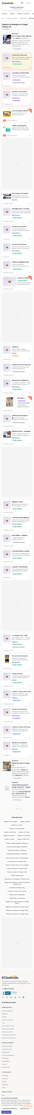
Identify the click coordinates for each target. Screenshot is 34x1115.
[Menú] (28, 3)
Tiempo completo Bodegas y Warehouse (17, 843)
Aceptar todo (6, 1112)
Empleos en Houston (17, 825)
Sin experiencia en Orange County (17, 861)
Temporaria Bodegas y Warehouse (17, 850)
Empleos (24, 18)
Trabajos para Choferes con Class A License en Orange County (17, 883)
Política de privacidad (8, 1029)
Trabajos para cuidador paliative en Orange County (17, 902)
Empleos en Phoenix (24, 832)
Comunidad (5, 1075)
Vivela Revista (6, 1067)
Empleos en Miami (25, 821)
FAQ (3, 1095)
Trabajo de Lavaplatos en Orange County (17, 910)
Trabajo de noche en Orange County (17, 872)
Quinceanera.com (7, 1049)
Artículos (4, 1081)
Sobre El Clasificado (7, 1011)
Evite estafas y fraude (8, 1026)
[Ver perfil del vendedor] (5, 126)
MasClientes (5, 1058)
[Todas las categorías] (22, 3)
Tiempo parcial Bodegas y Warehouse (17, 846)
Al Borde (4, 1064)
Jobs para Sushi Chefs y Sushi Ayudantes (17, 858)
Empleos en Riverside (10, 832)
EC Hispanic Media (7, 1046)
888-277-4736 (9, 989)
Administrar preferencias (10, 1108)
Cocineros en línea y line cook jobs (17, 891)
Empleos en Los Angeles (10, 821)
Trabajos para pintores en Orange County (17, 914)
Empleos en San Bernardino (17, 828)
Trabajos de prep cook (17, 875)
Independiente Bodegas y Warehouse (17, 853)
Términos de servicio (7, 1020)
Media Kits (5, 1014)
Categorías (5, 1084)
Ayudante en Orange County (17, 887)
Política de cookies (7, 1032)
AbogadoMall (5, 1061)
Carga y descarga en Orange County (17, 868)
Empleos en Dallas (10, 839)
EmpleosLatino (6, 1052)
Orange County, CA (12, 18)
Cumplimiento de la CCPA (9, 1035)
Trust (3, 1023)
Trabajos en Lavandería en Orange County (17, 907)
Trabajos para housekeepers (17, 894)
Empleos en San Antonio (24, 835)
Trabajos (4, 1017)
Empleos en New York (23, 839)
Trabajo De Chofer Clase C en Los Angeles (17, 865)
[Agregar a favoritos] (30, 68)
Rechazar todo (24, 1108)
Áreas (3, 1087)
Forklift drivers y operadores (17, 898)
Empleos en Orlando (9, 835)
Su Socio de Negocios (8, 1055)
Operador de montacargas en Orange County (17, 879)
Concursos (5, 1078)
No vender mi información (9, 1038)
